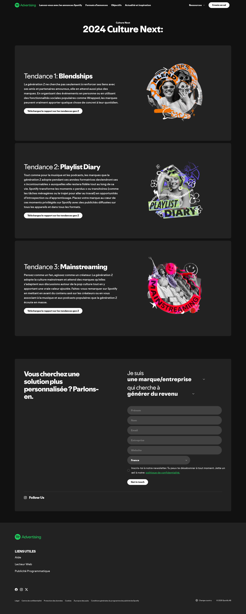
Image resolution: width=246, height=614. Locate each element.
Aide (18, 557)
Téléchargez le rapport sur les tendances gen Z (53, 111)
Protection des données (53, 600)
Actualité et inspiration (138, 5)
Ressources (195, 5)
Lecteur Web (23, 564)
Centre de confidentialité (32, 600)
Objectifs (116, 5)
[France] (158, 460)
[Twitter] (26, 589)
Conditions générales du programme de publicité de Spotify (115, 600)
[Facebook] (16, 589)
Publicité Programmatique (32, 571)
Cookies (68, 600)
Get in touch (137, 481)
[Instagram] (21, 589)
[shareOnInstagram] (25, 497)
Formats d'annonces (96, 5)
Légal (17, 600)
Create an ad (219, 5)
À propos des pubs (81, 600)
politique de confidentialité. (163, 472)
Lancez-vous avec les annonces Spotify (60, 5)
